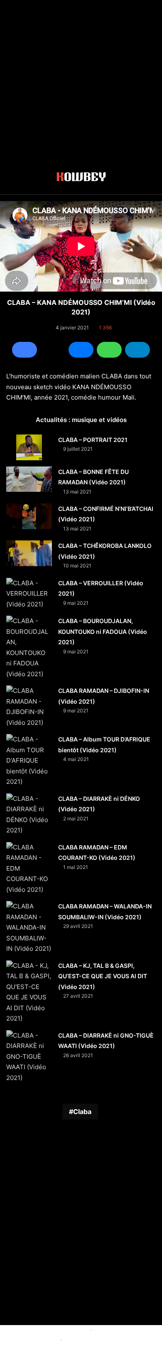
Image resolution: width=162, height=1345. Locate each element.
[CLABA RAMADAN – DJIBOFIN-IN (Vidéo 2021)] (29, 706)
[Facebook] (24, 350)
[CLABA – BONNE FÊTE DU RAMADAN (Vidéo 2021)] (29, 479)
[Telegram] (137, 350)
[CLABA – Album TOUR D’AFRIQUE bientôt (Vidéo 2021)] (29, 760)
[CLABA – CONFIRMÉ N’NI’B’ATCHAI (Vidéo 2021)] (29, 516)
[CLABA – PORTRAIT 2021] (29, 447)
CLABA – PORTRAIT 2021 (93, 439)
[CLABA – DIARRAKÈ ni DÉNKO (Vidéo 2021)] (29, 814)
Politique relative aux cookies (50, 1329)
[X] (52, 350)
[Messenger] (81, 350)
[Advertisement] (81, 81)
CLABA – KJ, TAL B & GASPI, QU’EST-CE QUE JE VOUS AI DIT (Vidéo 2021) (102, 976)
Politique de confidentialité (98, 1339)
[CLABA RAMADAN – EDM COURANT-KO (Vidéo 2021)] (29, 868)
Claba (82, 1111)
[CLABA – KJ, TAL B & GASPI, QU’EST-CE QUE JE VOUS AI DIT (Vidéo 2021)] (29, 992)
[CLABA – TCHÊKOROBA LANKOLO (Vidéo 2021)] (29, 553)
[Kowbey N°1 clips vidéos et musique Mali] (81, 178)
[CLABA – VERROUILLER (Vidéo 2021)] (29, 594)
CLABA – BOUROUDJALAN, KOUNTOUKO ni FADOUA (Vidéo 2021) (102, 631)
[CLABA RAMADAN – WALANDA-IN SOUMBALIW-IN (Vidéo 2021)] (29, 927)
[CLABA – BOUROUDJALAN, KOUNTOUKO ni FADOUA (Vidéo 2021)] (29, 647)
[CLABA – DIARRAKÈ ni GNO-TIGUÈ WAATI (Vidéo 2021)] (29, 1056)
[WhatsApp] (109, 350)
